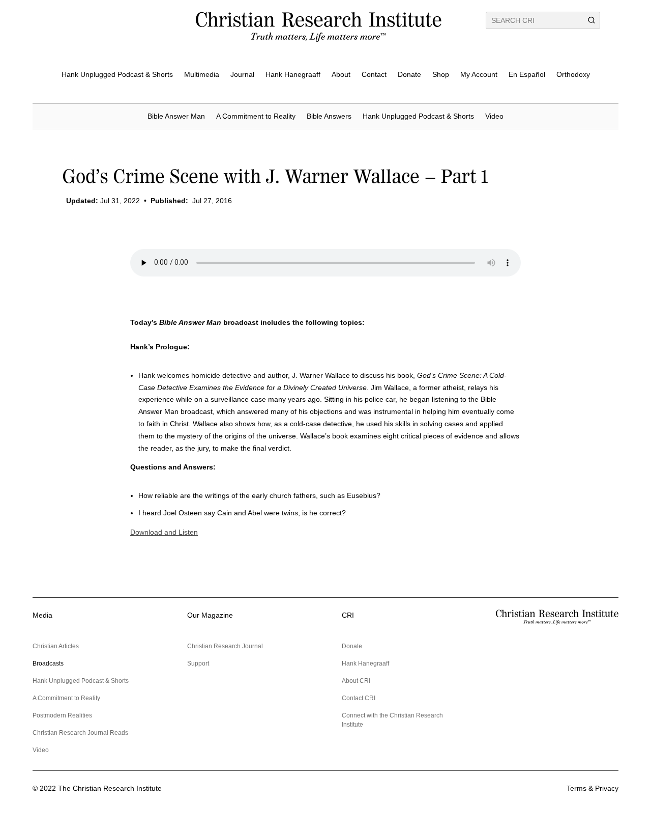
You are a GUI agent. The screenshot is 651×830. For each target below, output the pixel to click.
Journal (242, 74)
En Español (527, 74)
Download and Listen (164, 532)
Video (494, 116)
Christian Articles (56, 646)
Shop (440, 74)
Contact (374, 74)
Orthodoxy (573, 74)
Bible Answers (329, 116)
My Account (478, 74)
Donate (409, 74)
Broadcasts (48, 663)
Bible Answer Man (176, 116)
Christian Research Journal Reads (80, 732)
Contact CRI (358, 698)
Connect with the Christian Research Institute (392, 720)
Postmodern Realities (62, 715)
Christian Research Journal (225, 646)
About (341, 74)
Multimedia (201, 74)
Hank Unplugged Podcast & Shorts (117, 74)
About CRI (356, 680)
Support (198, 663)
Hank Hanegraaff (292, 74)
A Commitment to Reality (255, 116)
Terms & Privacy (592, 788)
